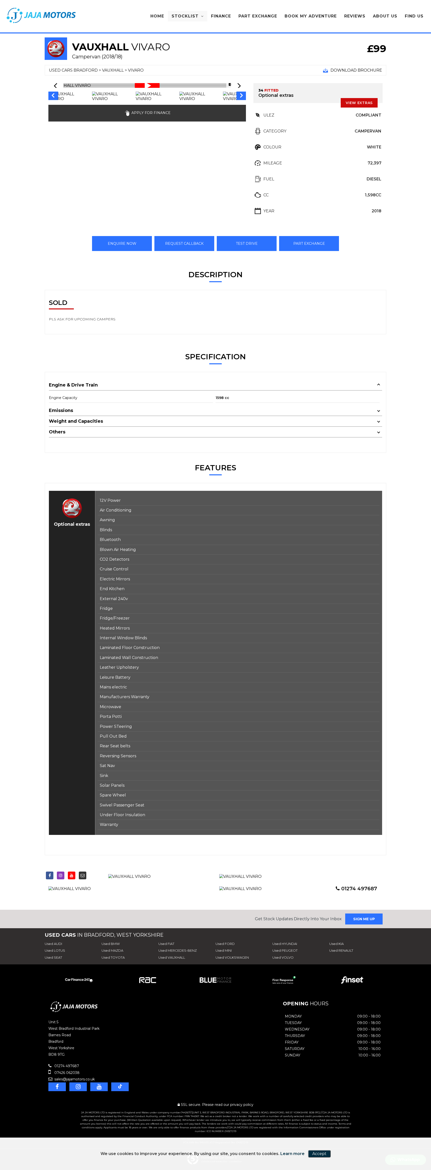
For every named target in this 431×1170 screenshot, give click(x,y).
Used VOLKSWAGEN (232, 957)
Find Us (414, 16)
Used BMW (111, 944)
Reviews (354, 16)
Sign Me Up (364, 919)
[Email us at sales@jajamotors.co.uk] (82, 875)
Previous (53, 96)
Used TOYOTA (113, 957)
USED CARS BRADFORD (73, 70)
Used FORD (225, 944)
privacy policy (241, 1104)
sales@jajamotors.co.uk (74, 1079)
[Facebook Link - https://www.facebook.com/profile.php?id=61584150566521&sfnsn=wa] (49, 875)
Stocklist (185, 16)
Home (157, 16)
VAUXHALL (113, 70)
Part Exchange (257, 16)
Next (241, 96)
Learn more (292, 1153)
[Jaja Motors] (41, 15)
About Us (385, 16)
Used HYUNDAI (284, 944)
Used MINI (224, 950)
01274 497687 (358, 889)
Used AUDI (53, 944)
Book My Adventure (311, 16)
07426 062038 (66, 1072)
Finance (221, 16)
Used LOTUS (55, 950)
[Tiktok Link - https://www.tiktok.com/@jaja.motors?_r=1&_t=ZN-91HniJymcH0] (93, 874)
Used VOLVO (283, 957)
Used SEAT (53, 957)
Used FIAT (166, 944)
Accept (319, 1153)
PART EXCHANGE (309, 243)
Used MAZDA (112, 950)
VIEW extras (359, 103)
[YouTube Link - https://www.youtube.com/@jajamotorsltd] (71, 875)
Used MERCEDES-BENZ (177, 950)
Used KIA (336, 944)
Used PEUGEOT (285, 950)
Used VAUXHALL (171, 957)
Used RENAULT (341, 950)
